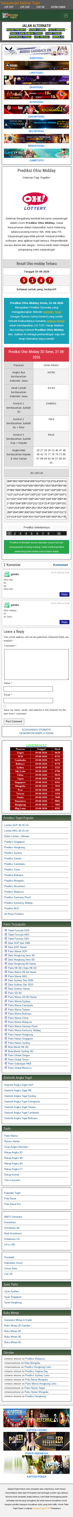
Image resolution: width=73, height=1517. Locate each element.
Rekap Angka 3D (13, 1158)
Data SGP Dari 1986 (18, 943)
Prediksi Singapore (14, 841)
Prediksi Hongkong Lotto (38, 1367)
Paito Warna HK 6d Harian (21, 972)
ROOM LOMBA (58, 7)
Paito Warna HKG (17, 976)
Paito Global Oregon (18, 1055)
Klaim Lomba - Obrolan (16, 836)
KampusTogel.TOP (41, 1508)
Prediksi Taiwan (12, 858)
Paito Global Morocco (19, 1068)
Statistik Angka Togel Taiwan (20, 1107)
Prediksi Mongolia (14, 880)
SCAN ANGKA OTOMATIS (36, 729)
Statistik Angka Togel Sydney (20, 1096)
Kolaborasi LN (11, 1239)
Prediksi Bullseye (13, 875)
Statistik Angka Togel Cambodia (21, 1112)
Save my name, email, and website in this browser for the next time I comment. (35, 712)
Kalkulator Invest (13, 1263)
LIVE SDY (8, 7)
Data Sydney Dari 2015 (20, 984)
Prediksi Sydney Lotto (37, 1375)
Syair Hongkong (13, 1302)
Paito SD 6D (14, 993)
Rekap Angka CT (13, 1169)
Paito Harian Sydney (18, 1043)
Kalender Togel (52, 311)
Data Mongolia (32, 1363)
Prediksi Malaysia (14, 891)
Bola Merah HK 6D (17, 1047)
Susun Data (10, 1268)
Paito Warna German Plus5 (22, 1026)
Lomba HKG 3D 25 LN (16, 830)
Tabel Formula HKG (18, 934)
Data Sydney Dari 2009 (20, 980)
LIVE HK (40, 7)
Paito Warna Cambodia (20, 1005)
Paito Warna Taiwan (18, 1009)
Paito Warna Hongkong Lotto (40, 1383)
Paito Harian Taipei (35, 1388)
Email (8, 694)
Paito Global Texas (18, 1059)
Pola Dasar (10, 1198)
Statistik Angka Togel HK (17, 1090)
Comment (10, 645)
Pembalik (9, 1257)
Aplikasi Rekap (56, 320)
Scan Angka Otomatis (16, 1147)
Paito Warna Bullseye (19, 1013)
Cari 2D (8, 1274)
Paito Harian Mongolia (36, 1392)
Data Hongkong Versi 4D (21, 955)
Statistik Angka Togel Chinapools (22, 1101)
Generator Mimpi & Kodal (18, 1320)
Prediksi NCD (11, 908)
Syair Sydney (11, 1291)
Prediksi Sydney (13, 853)
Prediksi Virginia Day (36, 1371)
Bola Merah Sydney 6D (20, 1051)
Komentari (60, 564)
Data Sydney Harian (18, 988)
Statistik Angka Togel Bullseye (20, 1118)
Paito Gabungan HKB (19, 1063)
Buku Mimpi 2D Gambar (17, 1325)
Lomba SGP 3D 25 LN (16, 825)
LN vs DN (9, 1244)
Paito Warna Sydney (18, 1001)
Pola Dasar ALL (12, 1204)
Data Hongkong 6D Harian (21, 963)
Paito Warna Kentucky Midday (24, 1030)
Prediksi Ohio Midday (36, 170)
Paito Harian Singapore (20, 1038)
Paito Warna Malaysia (19, 1022)
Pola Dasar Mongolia (36, 1379)
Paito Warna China (17, 1018)
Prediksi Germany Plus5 (17, 897)
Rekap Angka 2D (13, 1152)
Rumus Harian (12, 1141)
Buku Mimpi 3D (12, 1336)
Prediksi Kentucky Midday (18, 903)
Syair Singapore (13, 1297)
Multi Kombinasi (13, 1233)
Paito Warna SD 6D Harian (22, 997)
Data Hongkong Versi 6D (21, 959)
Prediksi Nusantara (14, 886)
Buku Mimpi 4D (12, 1342)
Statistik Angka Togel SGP (18, 1085)
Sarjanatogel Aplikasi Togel (20, 3)
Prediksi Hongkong (14, 847)
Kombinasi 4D (11, 1228)
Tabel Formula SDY (18, 938)
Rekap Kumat (11, 1174)
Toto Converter (12, 1180)
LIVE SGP (25, 7)
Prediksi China (12, 869)
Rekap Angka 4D (13, 1163)
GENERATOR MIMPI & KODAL (36, 733)
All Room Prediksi (14, 914)
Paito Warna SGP (17, 951)
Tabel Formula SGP (18, 930)
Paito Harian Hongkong (20, 1034)
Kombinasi (10, 1222)
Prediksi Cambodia (14, 864)
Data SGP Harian (17, 947)
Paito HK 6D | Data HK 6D (21, 968)
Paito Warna (11, 1135)
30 (58, 533)
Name (8, 683)
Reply (64, 594)
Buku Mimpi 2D (12, 1331)
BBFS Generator (13, 1216)
